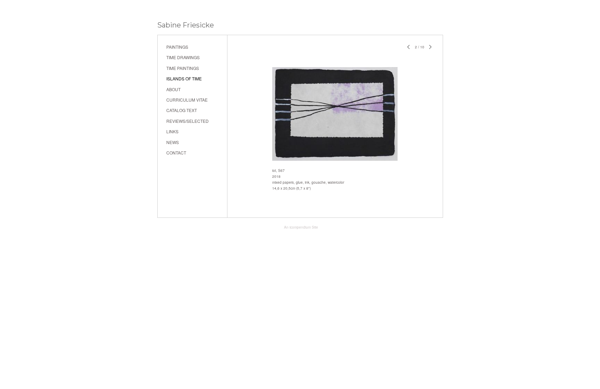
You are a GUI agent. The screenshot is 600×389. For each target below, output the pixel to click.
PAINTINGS (177, 47)
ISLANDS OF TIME (184, 78)
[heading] (185, 25)
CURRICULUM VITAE (187, 100)
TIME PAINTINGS (182, 68)
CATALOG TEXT (181, 110)
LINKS (172, 131)
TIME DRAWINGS (183, 57)
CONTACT (176, 153)
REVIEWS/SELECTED (187, 121)
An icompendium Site (301, 227)
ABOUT (173, 89)
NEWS (172, 142)
